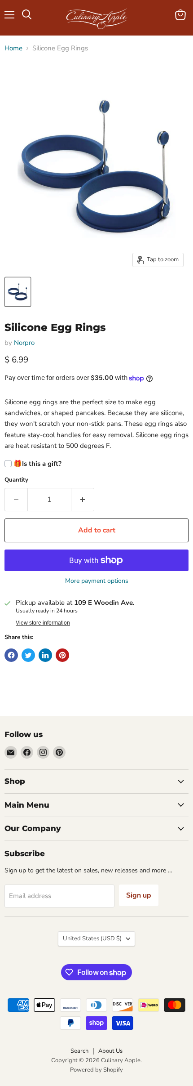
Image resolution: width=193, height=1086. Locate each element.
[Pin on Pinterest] (62, 655)
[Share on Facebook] (11, 655)
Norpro (24, 342)
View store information (43, 623)
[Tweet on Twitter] (28, 655)
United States (92, 938)
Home (13, 48)
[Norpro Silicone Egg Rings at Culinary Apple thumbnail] (18, 291)
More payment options (96, 581)
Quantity (16, 480)
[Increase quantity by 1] (82, 499)
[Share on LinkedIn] (45, 655)
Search (79, 1051)
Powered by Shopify (96, 1070)
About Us (110, 1051)
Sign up (138, 895)
